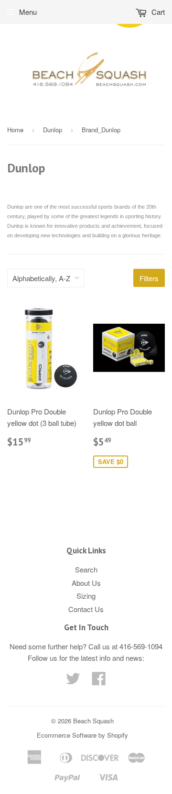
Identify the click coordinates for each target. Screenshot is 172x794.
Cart (157, 12)
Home (15, 129)
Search (86, 569)
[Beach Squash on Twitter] (73, 681)
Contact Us (86, 609)
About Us (86, 583)
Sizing (86, 596)
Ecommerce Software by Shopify (82, 735)
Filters (149, 278)
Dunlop (52, 129)
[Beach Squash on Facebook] (99, 681)
